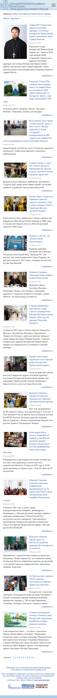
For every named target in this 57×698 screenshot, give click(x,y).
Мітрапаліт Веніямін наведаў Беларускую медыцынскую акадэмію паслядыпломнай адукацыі (41, 397)
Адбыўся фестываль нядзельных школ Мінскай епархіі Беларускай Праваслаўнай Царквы (41, 360)
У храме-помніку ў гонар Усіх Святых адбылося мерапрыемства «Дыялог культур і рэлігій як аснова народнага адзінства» (41, 169)
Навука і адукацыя (11, 18)
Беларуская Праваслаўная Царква (35, 14)
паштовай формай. (42, 680)
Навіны (15, 14)
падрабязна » (47, 76)
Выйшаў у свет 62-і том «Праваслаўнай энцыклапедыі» (39, 239)
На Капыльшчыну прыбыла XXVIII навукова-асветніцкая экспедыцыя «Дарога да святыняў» (41, 580)
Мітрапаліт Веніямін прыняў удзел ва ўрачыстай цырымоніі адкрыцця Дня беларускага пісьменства (41, 542)
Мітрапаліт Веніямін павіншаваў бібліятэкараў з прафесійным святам (41, 275)
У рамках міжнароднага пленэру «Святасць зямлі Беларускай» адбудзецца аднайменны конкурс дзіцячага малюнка (40, 618)
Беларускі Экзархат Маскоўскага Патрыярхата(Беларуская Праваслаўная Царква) (29, 6)
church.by (40, 674)
